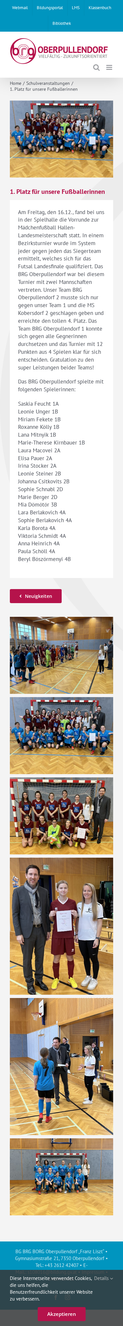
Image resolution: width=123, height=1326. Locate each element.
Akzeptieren (61, 1314)
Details (102, 1278)
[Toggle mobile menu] (109, 67)
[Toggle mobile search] (96, 67)
